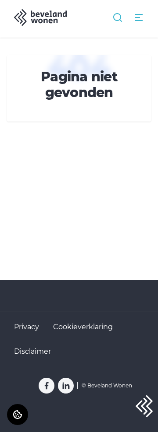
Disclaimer (32, 351)
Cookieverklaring (83, 327)
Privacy (26, 327)
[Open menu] (138, 17)
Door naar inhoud (37, 12)
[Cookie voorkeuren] (17, 414)
